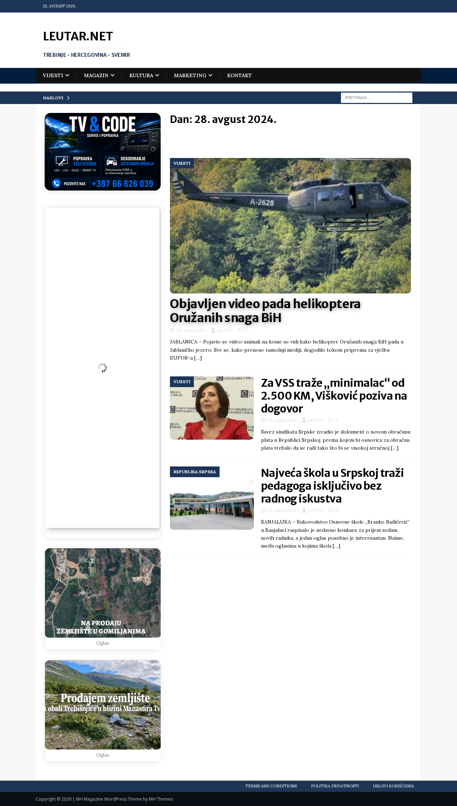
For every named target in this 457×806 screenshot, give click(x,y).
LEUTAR (225, 330)
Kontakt (239, 75)
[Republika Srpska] (212, 498)
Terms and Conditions (271, 785)
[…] (198, 358)
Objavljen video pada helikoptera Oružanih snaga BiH (265, 310)
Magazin (96, 75)
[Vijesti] (212, 408)
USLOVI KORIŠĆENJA (393, 785)
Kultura (141, 75)
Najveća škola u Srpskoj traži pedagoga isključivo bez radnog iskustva (332, 485)
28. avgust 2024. (191, 330)
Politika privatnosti (335, 785)
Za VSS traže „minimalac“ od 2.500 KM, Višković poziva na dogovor (334, 395)
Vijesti (53, 75)
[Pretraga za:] (376, 97)
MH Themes (161, 799)
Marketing (190, 75)
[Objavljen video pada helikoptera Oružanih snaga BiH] (290, 226)
